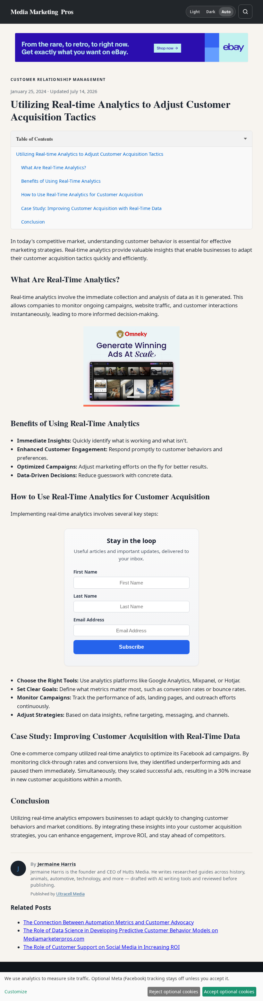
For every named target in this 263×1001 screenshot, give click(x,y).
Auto (226, 11)
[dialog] (131, 986)
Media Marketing (42, 12)
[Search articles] (245, 11)
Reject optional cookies (173, 991)
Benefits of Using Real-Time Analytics (61, 181)
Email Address (88, 620)
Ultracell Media (70, 894)
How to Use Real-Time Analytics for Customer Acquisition (82, 194)
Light (195, 11)
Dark (210, 11)
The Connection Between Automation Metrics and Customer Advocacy (108, 922)
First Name (85, 572)
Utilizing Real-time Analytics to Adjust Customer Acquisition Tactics (89, 154)
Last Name (85, 596)
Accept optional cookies (229, 991)
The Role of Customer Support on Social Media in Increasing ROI (101, 947)
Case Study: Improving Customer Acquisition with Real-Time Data (91, 208)
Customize (15, 991)
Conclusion (33, 222)
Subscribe (131, 647)
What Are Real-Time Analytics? (53, 167)
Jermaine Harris (57, 864)
